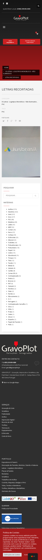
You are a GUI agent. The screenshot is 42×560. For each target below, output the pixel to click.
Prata (10, 312)
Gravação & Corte (8, 408)
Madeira (11, 222)
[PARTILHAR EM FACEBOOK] (7, 121)
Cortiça (10, 235)
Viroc (10, 307)
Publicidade (6, 414)
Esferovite (11, 237)
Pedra (10, 278)
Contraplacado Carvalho (16, 304)
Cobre (10, 253)
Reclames (5, 474)
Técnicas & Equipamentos (7, 429)
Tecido (10, 263)
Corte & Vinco (6, 436)
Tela (9, 260)
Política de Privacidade (10, 508)
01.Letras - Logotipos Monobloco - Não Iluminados (19, 102)
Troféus (4, 425)
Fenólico (11, 289)
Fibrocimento (12, 296)
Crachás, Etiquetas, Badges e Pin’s (14, 482)
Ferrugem (11, 301)
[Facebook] (3, 3)
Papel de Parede (14, 322)
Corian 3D (11, 273)
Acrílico (10, 209)
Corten (10, 230)
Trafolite (11, 242)
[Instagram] (7, 3)
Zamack (11, 286)
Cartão (10, 271)
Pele (9, 325)
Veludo (10, 268)
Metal (10, 266)
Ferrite (10, 294)
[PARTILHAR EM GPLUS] (11, 121)
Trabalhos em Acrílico (9, 480)
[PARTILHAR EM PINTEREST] (16, 121)
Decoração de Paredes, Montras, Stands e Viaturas (20, 465)
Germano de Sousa (9, 491)
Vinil (9, 214)
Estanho (11, 319)
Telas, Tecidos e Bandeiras (11, 485)
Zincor (10, 317)
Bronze (10, 281)
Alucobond (12, 255)
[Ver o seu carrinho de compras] (37, 33)
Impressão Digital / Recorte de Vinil (8, 421)
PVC (3, 104)
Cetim (10, 314)
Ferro (10, 232)
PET (9, 284)
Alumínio (11, 212)
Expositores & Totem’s (9, 462)
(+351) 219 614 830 (23, 9)
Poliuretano (12, 248)
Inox (9, 217)
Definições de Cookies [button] (12, 555)
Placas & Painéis (7, 471)
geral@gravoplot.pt (13, 367)
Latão (10, 225)
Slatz (10, 291)
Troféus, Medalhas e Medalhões (13, 488)
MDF (9, 227)
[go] (35, 195)
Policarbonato (13, 245)
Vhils (10, 309)
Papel (10, 250)
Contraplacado (13, 276)
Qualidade (5, 506)
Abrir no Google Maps (11, 382)
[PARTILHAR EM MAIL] (20, 121)
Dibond (10, 240)
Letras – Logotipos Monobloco (12, 468)
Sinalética (5, 411)
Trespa (10, 258)
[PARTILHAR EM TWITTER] (3, 121)
